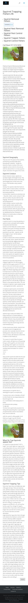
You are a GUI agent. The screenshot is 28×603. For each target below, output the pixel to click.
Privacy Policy (7, 589)
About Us (18, 587)
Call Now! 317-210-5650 (12, 45)
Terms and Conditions (17, 589)
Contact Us (13, 591)
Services (12, 587)
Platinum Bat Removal (11, 599)
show (11, 24)
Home (7, 587)
